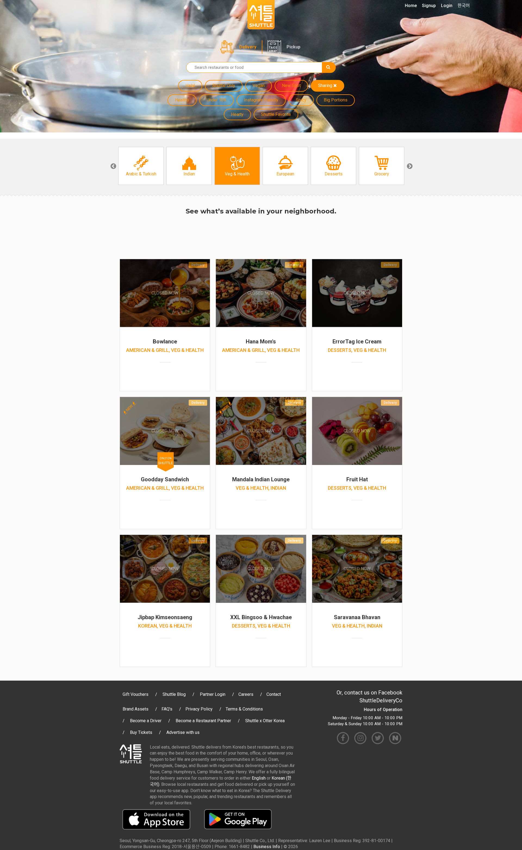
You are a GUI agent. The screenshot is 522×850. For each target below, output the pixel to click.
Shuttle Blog (174, 694)
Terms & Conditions (244, 709)
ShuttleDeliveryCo (380, 700)
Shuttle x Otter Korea (265, 720)
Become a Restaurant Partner (203, 720)
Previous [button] (113, 166)
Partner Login (212, 694)
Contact (273, 694)
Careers (245, 694)
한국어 (464, 5)
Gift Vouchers (135, 694)
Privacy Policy (199, 709)
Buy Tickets (141, 732)
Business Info (266, 846)
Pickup (293, 46)
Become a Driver (145, 720)
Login (446, 5)
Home (411, 5)
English (259, 778)
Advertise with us (183, 732)
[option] (141, 166)
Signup (429, 5)
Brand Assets (135, 709)
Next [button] (409, 166)
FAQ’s (166, 709)
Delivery (247, 46)
